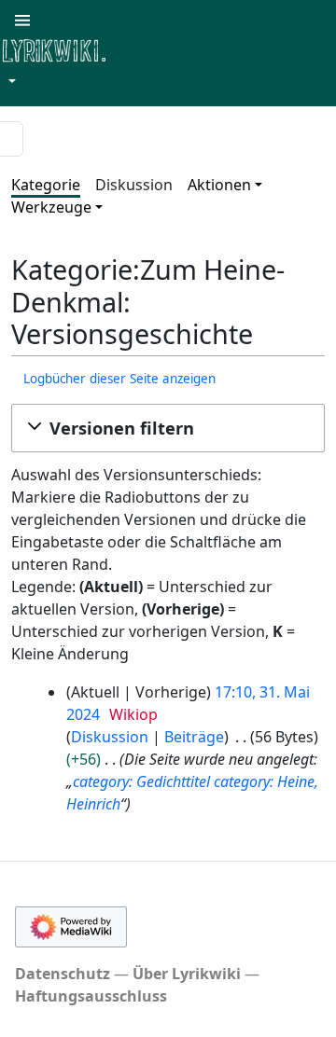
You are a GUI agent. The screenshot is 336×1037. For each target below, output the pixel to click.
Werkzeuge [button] (51, 207)
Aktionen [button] (219, 184)
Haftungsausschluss (91, 996)
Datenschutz (62, 973)
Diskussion (134, 184)
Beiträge (194, 736)
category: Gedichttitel (141, 781)
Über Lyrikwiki (187, 973)
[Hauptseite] (144, 49)
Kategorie (45, 184)
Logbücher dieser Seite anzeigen (119, 378)
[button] (168, 428)
